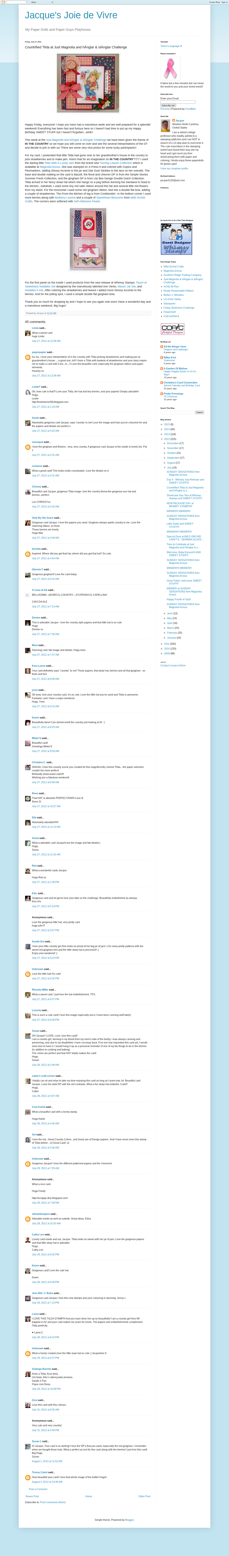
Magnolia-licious (50, 166)
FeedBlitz (190, 109)
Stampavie (169, 303)
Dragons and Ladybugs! (176, 349)
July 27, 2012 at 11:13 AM (46, 827)
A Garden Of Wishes (175, 368)
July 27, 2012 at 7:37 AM (45, 654)
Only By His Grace (42, 517)
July (169, 467)
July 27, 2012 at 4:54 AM (45, 558)
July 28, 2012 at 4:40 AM (45, 1123)
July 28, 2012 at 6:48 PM (45, 1282)
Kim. (34, 893)
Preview (164, 109)
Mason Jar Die (127, 286)
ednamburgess (41, 1214)
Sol (34, 1134)
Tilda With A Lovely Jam (59, 163)
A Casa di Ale (40, 590)
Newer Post (32, 1496)
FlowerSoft (170, 312)
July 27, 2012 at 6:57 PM (45, 999)
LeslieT (36, 386)
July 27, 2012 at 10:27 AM (46, 806)
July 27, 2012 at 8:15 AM (45, 706)
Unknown (37, 969)
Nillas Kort (170, 357)
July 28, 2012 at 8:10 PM (45, 1337)
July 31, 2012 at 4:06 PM (45, 1430)
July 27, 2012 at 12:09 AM (46, 341)
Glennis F (37, 569)
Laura (35, 1314)
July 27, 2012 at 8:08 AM (45, 679)
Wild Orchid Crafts (174, 266)
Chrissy (36, 486)
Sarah (35, 418)
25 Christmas (170, 396)
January (172, 637)
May (169, 618)
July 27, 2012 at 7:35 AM (45, 634)
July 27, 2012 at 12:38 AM (46, 375)
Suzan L (37, 1441)
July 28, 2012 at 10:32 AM (46, 1223)
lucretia (36, 549)
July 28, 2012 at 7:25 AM (45, 1168)
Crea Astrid (38, 1107)
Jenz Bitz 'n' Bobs (42, 1293)
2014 (167, 429)
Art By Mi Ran (171, 286)
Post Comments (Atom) (53, 1502)
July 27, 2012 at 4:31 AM (45, 455)
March (171, 628)
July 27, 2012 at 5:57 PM (45, 930)
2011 (167, 643)
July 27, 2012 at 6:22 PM (45, 958)
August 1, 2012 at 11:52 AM (47, 1461)
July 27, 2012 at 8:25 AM (45, 727)
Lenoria (36, 1010)
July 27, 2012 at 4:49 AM (45, 537)
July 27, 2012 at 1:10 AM (45, 406)
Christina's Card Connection (180, 382)
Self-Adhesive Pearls (87, 201)
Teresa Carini (40, 1472)
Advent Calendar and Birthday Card (182, 385)
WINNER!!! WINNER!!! (179, 531)
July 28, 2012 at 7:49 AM (45, 1202)
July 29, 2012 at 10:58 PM (46, 1389)
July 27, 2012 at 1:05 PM (45, 882)
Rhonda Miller (40, 989)
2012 (167, 439)
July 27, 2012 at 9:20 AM (45, 751)
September (173, 457)
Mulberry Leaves (65, 197)
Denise (36, 617)
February (172, 632)
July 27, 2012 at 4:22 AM (45, 430)
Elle (34, 817)
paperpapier (39, 352)
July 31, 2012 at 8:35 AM (45, 1409)
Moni (35, 645)
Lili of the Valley (172, 299)
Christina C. (39, 762)
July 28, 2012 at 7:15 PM (45, 1302)
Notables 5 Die (34, 290)
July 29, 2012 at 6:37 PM (45, 1358)
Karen (35, 717)
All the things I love (175, 346)
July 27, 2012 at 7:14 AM (45, 606)
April (170, 623)
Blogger (129, 1520)
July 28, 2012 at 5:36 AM (45, 1147)
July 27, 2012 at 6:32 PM (45, 978)
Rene (35, 793)
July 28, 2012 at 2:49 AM (45, 1065)
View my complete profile (174, 168)
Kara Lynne (38, 665)
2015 (167, 424)
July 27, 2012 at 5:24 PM (45, 906)
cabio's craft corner (43, 1076)
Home (88, 1496)
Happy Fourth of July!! (179, 599)
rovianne (37, 466)
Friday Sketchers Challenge (179, 307)
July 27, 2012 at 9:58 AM (45, 782)
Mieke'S (36, 738)
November (173, 448)
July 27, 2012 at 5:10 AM (45, 579)
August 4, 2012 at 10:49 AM (47, 1482)
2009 (167, 653)
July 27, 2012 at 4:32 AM (45, 506)
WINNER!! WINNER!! (178, 511)
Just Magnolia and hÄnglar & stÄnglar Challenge (76, 139)
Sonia (35, 838)
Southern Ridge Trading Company (182, 275)
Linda (35, 328)
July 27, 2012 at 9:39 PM (45, 1019)
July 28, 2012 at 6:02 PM (45, 1254)
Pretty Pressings (173, 393)
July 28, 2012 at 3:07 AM (45, 1096)
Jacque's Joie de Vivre (71, 15)
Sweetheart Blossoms (109, 197)
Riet (34, 865)
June (170, 613)
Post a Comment (38, 1489)
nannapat (37, 442)
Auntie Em (38, 941)
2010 (167, 648)
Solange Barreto (41, 1369)
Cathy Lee (38, 1234)
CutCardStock (171, 316)
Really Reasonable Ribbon (179, 290)
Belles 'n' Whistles (174, 295)
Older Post (144, 1496)
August (171, 462)
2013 (167, 434)
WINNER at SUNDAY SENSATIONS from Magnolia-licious (184, 591)
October (172, 453)
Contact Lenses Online (173, 665)
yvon (35, 690)
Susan (36, 1031)
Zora (34, 1400)
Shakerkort (169, 360)
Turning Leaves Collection (116, 163)
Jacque (179, 120)
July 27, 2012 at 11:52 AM (46, 854)
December (173, 443)
